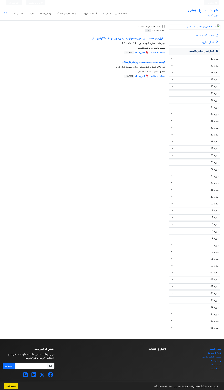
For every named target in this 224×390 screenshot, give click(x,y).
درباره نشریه (214, 352)
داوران (32, 13)
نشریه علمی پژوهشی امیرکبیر (203, 12)
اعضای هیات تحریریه (210, 356)
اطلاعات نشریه (90, 13)
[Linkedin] (34, 375)
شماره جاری (208, 42)
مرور (108, 13)
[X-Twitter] (42, 375)
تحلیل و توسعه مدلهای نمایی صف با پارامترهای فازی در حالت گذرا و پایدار (128, 38)
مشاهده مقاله (158, 52)
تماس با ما (19, 13)
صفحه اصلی (121, 13)
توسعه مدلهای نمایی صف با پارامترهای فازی (143, 61)
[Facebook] (50, 375)
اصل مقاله (135, 52)
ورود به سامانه (34, 3)
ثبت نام (12, 3)
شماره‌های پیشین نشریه (201, 50)
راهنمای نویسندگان (66, 13)
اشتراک (8, 365)
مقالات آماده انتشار (205, 35)
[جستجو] (7, 13)
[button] (151, 386)
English (211, 3)
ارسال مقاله (45, 13)
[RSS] (25, 375)
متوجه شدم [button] (11, 386)
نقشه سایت (215, 368)
